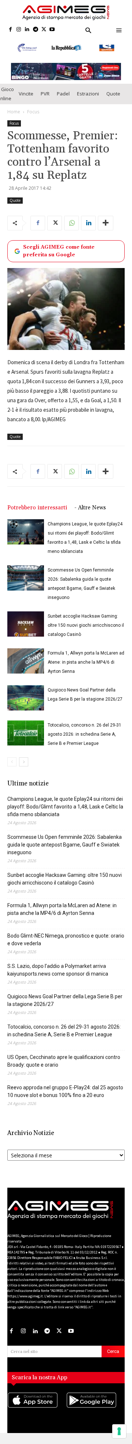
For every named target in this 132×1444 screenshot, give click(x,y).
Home (13, 112)
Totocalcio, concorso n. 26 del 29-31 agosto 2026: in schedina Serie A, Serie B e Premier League (84, 734)
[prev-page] (11, 761)
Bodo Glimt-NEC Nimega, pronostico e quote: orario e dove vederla (65, 939)
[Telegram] (35, 30)
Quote (113, 93)
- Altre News (90, 507)
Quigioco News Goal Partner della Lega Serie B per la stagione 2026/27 (64, 1000)
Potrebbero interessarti (37, 507)
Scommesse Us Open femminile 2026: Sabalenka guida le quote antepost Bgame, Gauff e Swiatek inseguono (64, 844)
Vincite (26, 93)
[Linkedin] (27, 30)
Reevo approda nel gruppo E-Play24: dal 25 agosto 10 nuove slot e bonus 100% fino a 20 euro (65, 1091)
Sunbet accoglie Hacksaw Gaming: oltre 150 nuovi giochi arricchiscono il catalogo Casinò (86, 625)
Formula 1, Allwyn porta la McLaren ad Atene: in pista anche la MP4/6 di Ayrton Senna (86, 662)
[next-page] (23, 761)
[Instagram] (19, 30)
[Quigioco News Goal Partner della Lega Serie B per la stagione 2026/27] (25, 697)
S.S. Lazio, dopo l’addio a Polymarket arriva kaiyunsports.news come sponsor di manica (57, 970)
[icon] (36, 1407)
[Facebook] (10, 30)
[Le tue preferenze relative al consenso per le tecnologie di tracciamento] (119, 1431)
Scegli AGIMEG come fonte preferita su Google (59, 251)
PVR (45, 93)
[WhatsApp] (71, 223)
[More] (105, 223)
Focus (33, 112)
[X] (44, 30)
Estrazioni (88, 93)
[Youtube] (52, 30)
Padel (63, 93)
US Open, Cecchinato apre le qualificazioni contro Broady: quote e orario (63, 1061)
